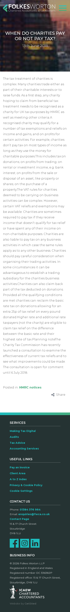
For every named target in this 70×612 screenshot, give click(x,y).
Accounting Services (24, 448)
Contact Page (19, 519)
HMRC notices (30, 387)
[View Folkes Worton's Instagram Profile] (24, 543)
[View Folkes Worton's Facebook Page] (14, 543)
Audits (14, 436)
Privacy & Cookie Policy (26, 485)
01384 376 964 (30, 509)
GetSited (30, 603)
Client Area (17, 473)
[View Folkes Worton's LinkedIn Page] (35, 543)
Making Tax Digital (23, 431)
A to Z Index (18, 479)
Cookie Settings (21, 490)
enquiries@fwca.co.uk (34, 514)
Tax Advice (17, 442)
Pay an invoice (20, 467)
